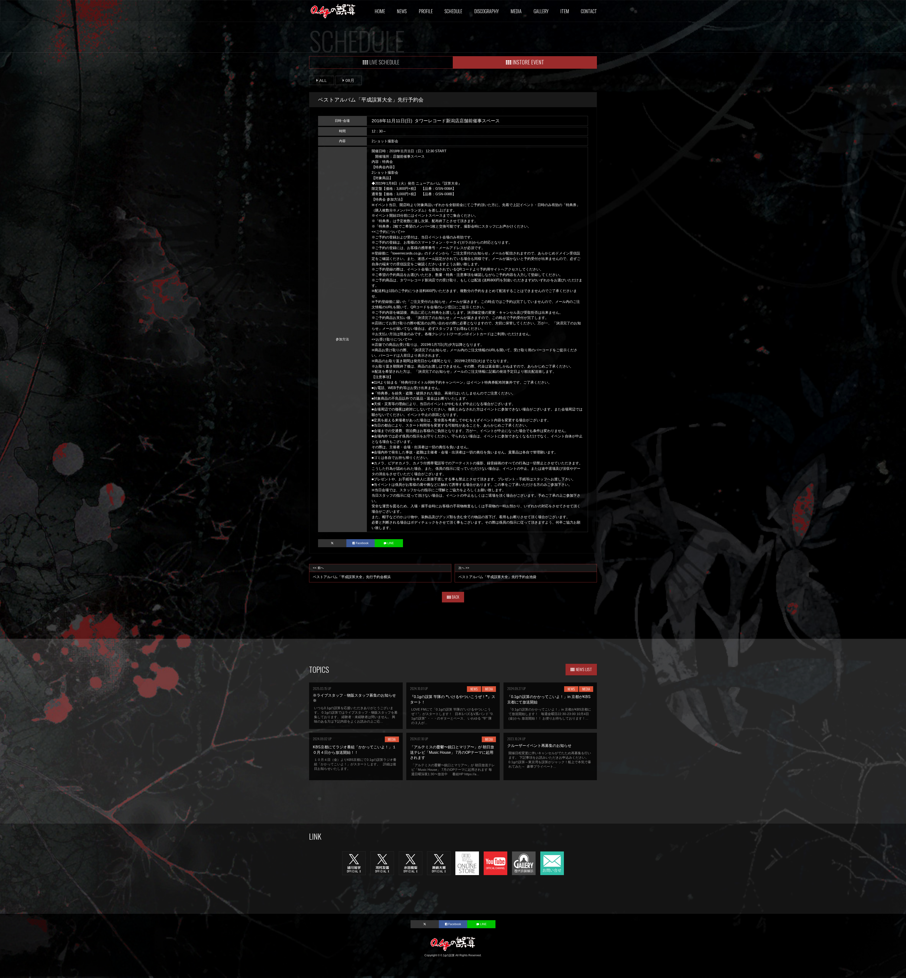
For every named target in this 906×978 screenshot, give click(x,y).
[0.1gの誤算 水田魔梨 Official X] (410, 863)
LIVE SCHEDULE (384, 62)
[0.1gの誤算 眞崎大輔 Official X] (439, 863)
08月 (349, 80)
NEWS (402, 11)
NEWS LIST (584, 669)
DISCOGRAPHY (486, 11)
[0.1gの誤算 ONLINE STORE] (467, 863)
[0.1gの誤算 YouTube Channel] (495, 863)
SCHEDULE (453, 11)
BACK (455, 597)
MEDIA (516, 11)
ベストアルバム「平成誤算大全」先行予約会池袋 (497, 572)
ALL (323, 80)
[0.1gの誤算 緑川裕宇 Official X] (354, 863)
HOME (380, 11)
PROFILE (426, 11)
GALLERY (541, 11)
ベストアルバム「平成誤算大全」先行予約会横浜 (352, 572)
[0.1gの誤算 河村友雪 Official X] (382, 863)
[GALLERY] (524, 863)
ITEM (564, 11)
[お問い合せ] (552, 863)
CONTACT (589, 11)
